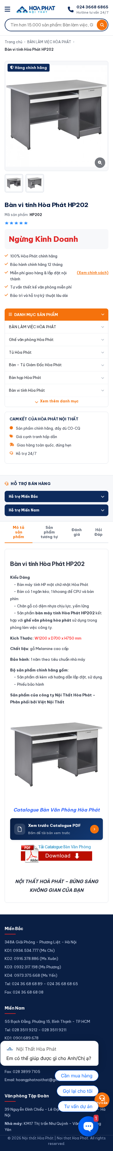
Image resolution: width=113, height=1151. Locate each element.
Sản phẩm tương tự (49, 532)
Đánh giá (77, 532)
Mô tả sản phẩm (18, 532)
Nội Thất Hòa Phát (73, 695)
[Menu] (8, 9)
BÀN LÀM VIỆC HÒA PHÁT (49, 42)
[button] (56, 496)
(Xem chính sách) (92, 272)
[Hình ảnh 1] (14, 183)
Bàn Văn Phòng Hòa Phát (70, 810)
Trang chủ (13, 42)
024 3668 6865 (92, 7)
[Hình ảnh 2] (34, 183)
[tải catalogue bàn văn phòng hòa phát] (56, 853)
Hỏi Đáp (98, 532)
